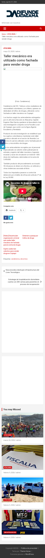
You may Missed (12, 409)
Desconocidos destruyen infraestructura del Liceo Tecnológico (22, 271)
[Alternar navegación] (5, 28)
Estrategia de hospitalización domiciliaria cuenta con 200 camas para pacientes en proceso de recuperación (23, 281)
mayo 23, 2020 (8, 51)
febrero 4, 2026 (9, 537)
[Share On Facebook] (6, 218)
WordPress (29, 554)
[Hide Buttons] (1, 150)
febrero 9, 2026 (9, 472)
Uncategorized (10, 532)
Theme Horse (25, 551)
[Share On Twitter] (10, 218)
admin (18, 51)
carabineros (15, 259)
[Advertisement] (22, 380)
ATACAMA (7, 48)
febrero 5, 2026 (9, 505)
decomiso (24, 259)
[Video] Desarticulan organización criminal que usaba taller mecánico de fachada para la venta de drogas (12, 240)
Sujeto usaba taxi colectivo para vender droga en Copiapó (11, 251)
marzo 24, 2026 (9, 440)
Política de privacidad (29, 548)
